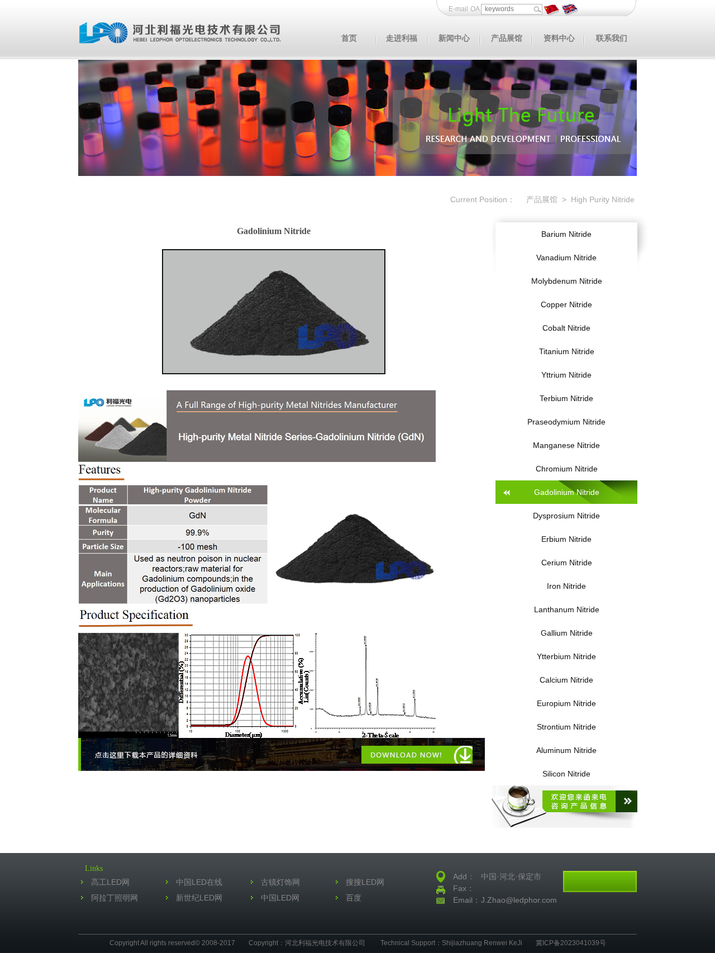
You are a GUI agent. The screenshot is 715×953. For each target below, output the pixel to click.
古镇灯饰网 (280, 882)
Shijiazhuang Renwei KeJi (482, 943)
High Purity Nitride (601, 199)
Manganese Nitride (566, 445)
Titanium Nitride (566, 351)
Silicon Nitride (566, 773)
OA (475, 9)
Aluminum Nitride (566, 750)
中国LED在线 (199, 882)
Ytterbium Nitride (566, 656)
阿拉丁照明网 (114, 897)
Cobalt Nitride (566, 327)
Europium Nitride (566, 703)
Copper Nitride (566, 304)
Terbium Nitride (566, 398)
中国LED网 (280, 897)
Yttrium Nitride (566, 374)
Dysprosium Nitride (566, 515)
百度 (353, 897)
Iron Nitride (566, 586)
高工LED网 (110, 882)
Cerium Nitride (566, 562)
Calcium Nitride (566, 679)
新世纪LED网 (199, 897)
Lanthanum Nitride (566, 609)
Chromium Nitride (567, 468)
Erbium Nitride (566, 539)
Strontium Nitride (566, 726)
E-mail (458, 9)
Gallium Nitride (567, 632)
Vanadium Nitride (566, 257)
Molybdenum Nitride (566, 281)
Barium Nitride (566, 234)
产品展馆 (541, 199)
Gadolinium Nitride (566, 492)
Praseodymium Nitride (566, 421)
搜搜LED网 (365, 882)
